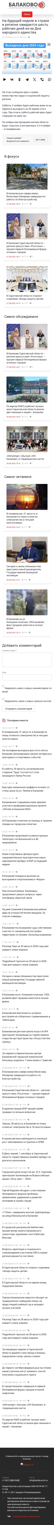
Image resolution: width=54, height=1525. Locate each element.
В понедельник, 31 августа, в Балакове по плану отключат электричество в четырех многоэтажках (22, 518)
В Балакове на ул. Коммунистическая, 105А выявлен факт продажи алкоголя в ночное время (25, 623)
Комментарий (9, 650)
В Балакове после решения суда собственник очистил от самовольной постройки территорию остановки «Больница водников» (27, 931)
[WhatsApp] (49, 79)
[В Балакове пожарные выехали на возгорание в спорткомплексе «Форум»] (16, 872)
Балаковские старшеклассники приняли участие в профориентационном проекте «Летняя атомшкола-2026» (24, 806)
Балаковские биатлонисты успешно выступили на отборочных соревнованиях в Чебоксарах (26, 1016)
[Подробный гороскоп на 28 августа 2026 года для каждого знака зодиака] (28, 1330)
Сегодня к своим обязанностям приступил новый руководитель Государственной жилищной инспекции (23, 571)
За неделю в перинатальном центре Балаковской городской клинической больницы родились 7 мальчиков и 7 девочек (27, 1057)
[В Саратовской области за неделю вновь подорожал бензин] (28, 1278)
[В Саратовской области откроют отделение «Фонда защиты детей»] (27, 279)
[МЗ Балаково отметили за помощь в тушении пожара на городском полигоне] (16, 817)
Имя (4, 672)
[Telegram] (27, 79)
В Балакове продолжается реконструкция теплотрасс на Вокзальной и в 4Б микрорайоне (25, 839)
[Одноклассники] (19, 79)
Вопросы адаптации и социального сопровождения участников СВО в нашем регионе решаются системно (24, 1252)
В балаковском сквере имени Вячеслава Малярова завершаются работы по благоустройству (25, 196)
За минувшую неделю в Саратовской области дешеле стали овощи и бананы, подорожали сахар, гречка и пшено (24, 1353)
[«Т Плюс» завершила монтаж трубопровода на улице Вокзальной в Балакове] (28, 1208)
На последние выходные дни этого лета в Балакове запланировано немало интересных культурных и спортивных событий (27, 754)
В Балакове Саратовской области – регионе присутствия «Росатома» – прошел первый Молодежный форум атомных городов (26, 247)
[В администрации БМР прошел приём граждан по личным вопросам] (28, 1105)
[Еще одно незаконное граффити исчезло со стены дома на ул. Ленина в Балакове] (16, 783)
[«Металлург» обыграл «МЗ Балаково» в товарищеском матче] (27, 439)
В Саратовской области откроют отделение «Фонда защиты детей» (25, 297)
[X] (34, 79)
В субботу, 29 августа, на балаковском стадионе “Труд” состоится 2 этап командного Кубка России (23, 772)
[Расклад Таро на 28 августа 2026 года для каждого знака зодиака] (28, 1315)
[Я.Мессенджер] (4, 79)
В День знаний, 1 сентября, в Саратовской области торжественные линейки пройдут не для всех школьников (26, 1157)
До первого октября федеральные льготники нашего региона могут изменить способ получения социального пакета (26, 1371)
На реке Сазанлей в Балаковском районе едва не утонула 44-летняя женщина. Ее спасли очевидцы (24, 913)
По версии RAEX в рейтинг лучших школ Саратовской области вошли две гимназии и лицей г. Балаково (25, 409)
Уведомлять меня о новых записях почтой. (28, 701)
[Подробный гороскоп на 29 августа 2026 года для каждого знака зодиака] (17, 957)
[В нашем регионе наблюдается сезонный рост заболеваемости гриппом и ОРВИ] (28, 1135)
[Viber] (42, 79)
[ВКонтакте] (12, 79)
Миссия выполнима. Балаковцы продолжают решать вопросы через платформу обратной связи (22, 894)
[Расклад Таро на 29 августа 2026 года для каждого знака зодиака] (17, 942)
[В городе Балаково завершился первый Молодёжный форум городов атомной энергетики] (28, 1382)
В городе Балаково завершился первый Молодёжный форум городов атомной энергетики (23, 1390)
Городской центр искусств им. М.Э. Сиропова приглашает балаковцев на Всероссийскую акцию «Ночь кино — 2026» (27, 1175)
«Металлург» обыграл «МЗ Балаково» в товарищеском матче (25, 457)
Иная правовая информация (26, 1516)
